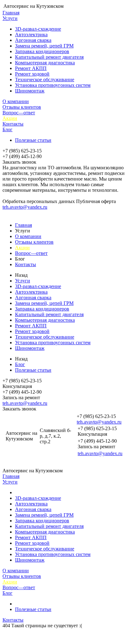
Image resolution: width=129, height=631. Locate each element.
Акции (10, 118)
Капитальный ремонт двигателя (49, 57)
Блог (8, 129)
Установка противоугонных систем (52, 85)
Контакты (13, 124)
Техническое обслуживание (44, 79)
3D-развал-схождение (38, 29)
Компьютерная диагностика (45, 62)
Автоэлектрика (31, 34)
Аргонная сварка (33, 40)
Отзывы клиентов (22, 107)
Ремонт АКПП (31, 68)
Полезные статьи (33, 140)
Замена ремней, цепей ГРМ (44, 45)
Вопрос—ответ (19, 112)
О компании (16, 101)
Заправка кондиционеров (42, 51)
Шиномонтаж (29, 90)
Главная (11, 12)
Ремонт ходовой (32, 74)
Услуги (10, 18)
